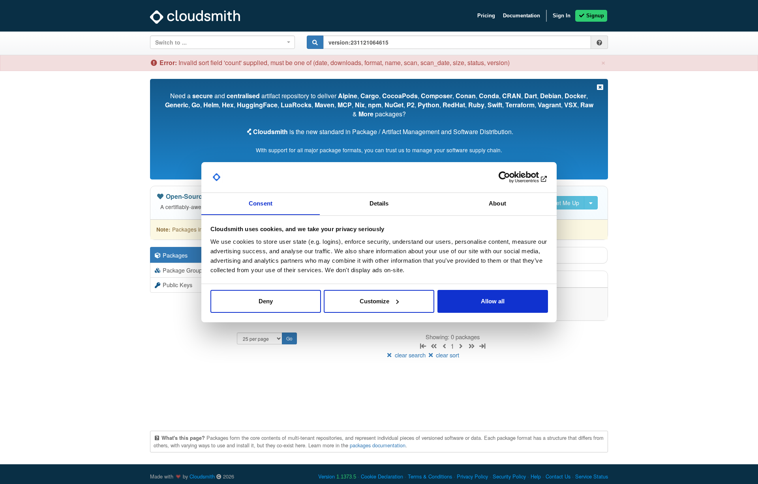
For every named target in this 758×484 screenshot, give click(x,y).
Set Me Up (565, 203)
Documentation (521, 16)
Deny (266, 301)
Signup (594, 16)
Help (536, 476)
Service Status (591, 476)
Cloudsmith (202, 476)
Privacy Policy (472, 476)
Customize (374, 301)
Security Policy (509, 476)
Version (337, 476)
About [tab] (497, 203)
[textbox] (220, 42)
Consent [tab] (260, 203)
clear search (410, 355)
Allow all (493, 301)
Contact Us (558, 476)
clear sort (446, 355)
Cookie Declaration (382, 476)
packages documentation (377, 445)
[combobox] (222, 42)
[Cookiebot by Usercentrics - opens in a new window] (513, 177)
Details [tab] (379, 203)
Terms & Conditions (430, 476)
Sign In (561, 16)
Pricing (486, 16)
